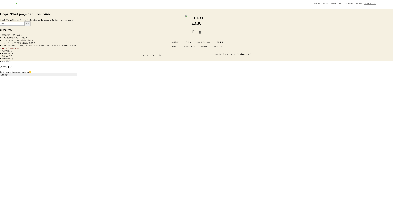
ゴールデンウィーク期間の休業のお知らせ (17, 40)
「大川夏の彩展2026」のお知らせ (14, 38)
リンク (161, 55)
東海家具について (336, 3)
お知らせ (325, 3)
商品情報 (317, 3)
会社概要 (359, 3)
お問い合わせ (218, 46)
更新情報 (5, 61)
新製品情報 (6, 53)
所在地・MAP (189, 46)
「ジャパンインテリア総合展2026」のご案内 (18, 43)
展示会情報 (6, 58)
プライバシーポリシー (148, 55)
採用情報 (204, 46)
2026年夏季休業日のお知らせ (13, 35)
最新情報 (5, 51)
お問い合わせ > (370, 3)
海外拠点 (175, 46)
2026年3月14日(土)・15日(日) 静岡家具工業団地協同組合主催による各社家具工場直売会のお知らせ (39, 45)
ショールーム (349, 3)
